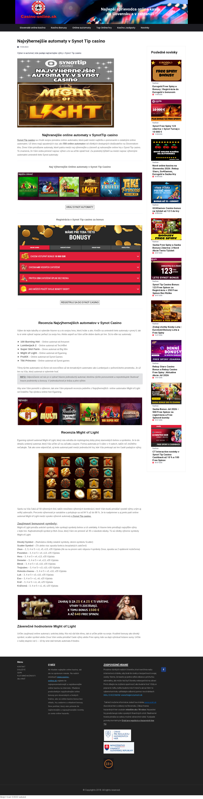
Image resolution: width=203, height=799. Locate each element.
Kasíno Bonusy (59, 27)
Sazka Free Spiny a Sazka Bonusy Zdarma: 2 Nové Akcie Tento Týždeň (166, 247)
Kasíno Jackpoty (126, 27)
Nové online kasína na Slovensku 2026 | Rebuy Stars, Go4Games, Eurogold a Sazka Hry (165, 170)
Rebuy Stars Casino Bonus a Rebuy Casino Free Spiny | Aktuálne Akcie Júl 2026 (164, 371)
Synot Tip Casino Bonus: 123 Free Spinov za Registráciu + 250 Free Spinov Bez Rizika (166, 288)
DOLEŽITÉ (21, 670)
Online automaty (81, 27)
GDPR (19, 673)
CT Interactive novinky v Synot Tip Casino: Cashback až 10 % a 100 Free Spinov (165, 456)
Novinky (145, 27)
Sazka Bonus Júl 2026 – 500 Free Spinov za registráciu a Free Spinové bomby (165, 413)
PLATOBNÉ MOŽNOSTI (26, 676)
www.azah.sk (150, 702)
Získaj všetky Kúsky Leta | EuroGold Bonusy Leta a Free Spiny (166, 330)
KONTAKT (21, 667)
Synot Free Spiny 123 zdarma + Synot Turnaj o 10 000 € (166, 129)
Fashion (155, 83)
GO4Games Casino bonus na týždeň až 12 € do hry (166, 209)
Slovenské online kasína (32, 27)
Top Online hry (104, 27)
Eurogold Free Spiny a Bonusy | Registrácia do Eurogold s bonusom (165, 89)
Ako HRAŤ (21, 679)
